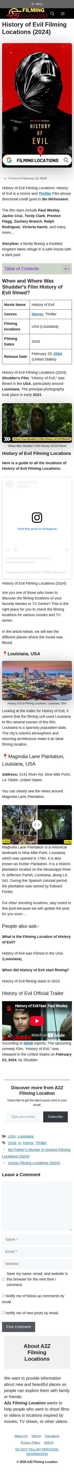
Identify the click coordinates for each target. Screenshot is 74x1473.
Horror (28, 1143)
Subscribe (55, 1116)
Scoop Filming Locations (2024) (34, 1163)
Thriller (41, 1143)
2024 (12, 1143)
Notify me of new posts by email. (32, 1313)
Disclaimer (52, 1436)
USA (12, 1136)
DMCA (36, 1436)
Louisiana (26, 1136)
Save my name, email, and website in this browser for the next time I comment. (37, 1279)
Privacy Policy (30, 1442)
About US (21, 1436)
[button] (52, 13)
